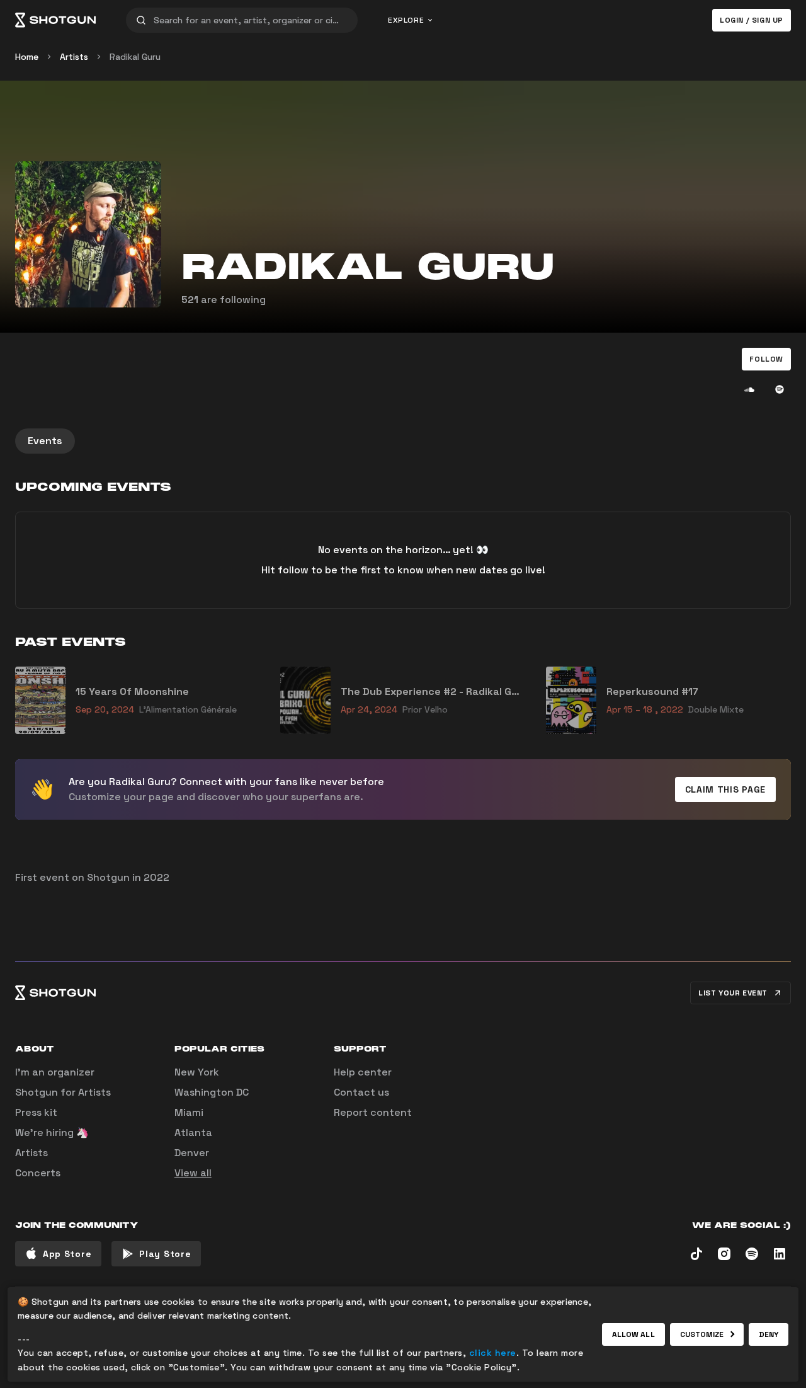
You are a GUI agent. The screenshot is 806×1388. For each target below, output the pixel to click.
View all (193, 1172)
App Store (67, 1253)
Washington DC (211, 1092)
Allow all (633, 1334)
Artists (74, 56)
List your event (733, 993)
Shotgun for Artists (63, 1092)
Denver (191, 1152)
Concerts (37, 1172)
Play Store (165, 1253)
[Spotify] (779, 389)
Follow (766, 359)
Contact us (361, 1092)
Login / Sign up (751, 20)
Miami (188, 1112)
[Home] (55, 20)
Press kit (36, 1112)
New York (196, 1072)
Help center (363, 1072)
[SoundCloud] (749, 389)
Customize (702, 1334)
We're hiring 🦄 (52, 1132)
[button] (766, 359)
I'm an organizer (54, 1072)
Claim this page (725, 789)
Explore (406, 20)
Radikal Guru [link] (135, 56)
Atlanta (193, 1132)
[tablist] (403, 441)
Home (26, 56)
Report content (373, 1112)
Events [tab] (45, 440)
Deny (768, 1334)
